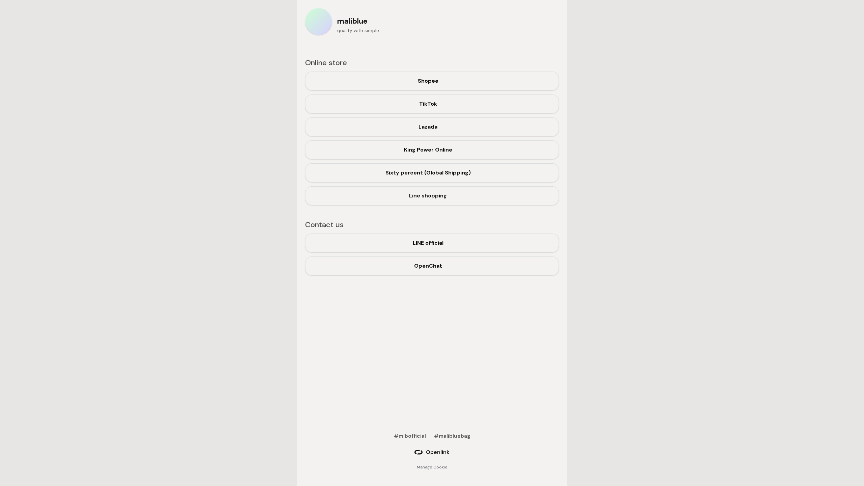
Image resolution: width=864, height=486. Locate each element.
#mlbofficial (410, 435)
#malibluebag (452, 435)
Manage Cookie (432, 467)
